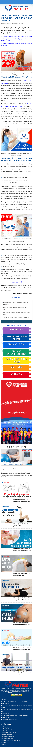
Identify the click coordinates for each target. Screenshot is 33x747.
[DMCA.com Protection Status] (16, 695)
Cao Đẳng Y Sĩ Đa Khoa (7, 738)
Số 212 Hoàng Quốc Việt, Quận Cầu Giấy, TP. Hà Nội (15, 715)
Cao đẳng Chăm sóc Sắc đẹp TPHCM (10, 740)
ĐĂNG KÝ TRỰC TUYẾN (16, 282)
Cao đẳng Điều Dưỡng (6, 729)
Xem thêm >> (16, 321)
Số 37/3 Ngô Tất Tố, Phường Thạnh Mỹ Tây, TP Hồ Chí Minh (17, 705)
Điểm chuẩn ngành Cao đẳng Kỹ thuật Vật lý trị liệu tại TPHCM (17, 36)
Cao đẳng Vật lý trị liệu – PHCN (8, 732)
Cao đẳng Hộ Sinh (16, 344)
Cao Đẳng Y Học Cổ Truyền (8, 736)
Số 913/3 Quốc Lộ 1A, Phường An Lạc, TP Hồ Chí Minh (15, 702)
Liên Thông (16, 367)
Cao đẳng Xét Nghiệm (6, 734)
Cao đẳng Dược (16, 329)
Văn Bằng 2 (16, 374)
